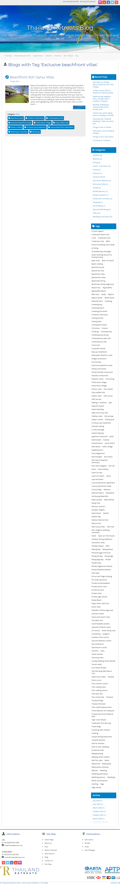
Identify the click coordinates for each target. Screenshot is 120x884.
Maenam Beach (98, 493)
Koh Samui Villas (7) (100, 184)
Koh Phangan (97, 457)
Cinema (105, 328)
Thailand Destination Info (21, 56)
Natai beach (96, 513)
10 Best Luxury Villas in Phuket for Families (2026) (103, 91)
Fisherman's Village (99, 386)
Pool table (95, 573)
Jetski (112, 436)
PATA (107, 546)
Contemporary (106, 331)
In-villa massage (98, 430)
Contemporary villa (99, 342)
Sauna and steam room (101, 617)
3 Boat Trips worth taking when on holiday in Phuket (103, 114)
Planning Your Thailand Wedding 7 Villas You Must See (103, 121)
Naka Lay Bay (97, 500)
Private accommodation (101, 583)
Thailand (109, 697)
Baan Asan (96, 260)
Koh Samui (108, 457)
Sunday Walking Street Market (103, 661)
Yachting (95, 784)
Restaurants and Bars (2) (102, 198)
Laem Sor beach (98, 476)
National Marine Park (100, 520)
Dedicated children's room (102, 355)
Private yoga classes (99, 597)
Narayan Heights (98, 510)
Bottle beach (109, 298)
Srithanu (95, 651)
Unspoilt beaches (98, 740)
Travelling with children (101, 730)
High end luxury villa (100, 413)
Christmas (96, 328)
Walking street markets (101, 757)
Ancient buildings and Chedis (103, 245)
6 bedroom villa (104, 238)
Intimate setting (98, 426)
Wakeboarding (97, 753)
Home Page (8, 56)
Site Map (48, 864)
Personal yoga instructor (101, 553)
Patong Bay (96, 549)
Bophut (111, 294)
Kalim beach (96, 440)
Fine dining (109, 379)
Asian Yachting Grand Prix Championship (102, 256)
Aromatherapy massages (101, 251)
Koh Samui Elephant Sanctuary (100, 461)
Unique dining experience (102, 737)
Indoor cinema (97, 419)
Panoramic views (98, 542)
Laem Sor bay (97, 472)
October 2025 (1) (99, 811)
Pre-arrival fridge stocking (102, 576)
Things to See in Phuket (102, 127)
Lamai (108, 476)
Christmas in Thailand (101, 140)
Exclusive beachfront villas (102, 365)
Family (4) (96, 170)
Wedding (103, 770)
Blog (76, 56)
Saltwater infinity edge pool (102, 610)
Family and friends (99, 369)
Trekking (95, 733)
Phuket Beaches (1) (100, 191)
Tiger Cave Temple (99, 720)
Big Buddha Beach (99, 291)
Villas (17, 114)
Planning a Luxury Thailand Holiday (103, 132)
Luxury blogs (97, 489)
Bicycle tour (96, 287)
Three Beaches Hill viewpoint (103, 711)
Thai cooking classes (100, 690)
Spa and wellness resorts (101, 641)
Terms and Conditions (31, 883)
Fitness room (97, 389)
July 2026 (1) (97, 800)
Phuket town (96, 563)
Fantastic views (97, 379)
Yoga (102, 784)
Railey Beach (97, 600)
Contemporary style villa (101, 338)
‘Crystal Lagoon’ (98, 231)
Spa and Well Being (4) (101, 209)
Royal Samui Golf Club (100, 603)
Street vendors (97, 654)
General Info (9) (99, 177)
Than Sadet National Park (102, 707)
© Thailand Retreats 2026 (10, 883)
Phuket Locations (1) (100, 195)
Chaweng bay (97, 304)
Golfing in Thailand (99, 402)
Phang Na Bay (97, 556)
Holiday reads (97, 416)
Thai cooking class (99, 687)
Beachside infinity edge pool (103, 284)
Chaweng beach (98, 308)
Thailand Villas (37, 56)
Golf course (108, 396)
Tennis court (96, 680)
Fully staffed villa (98, 392)
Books (103, 294)
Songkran (106, 634)
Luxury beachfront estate (101, 486)
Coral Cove (96, 345)
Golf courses (96, 399)
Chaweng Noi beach (99, 311)
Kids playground (98, 453)
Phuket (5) (97, 188)
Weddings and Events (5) (102, 217)
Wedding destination (100, 774)
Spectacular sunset (99, 647)
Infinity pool (109, 419)
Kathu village (107, 446)
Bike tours (95, 294)
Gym (110, 402)
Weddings (111, 777)
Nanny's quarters (98, 506)
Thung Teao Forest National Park (102, 715)
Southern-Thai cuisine (100, 637)
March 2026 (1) (98, 808)
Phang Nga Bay (97, 559)
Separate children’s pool (101, 627)
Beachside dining (98, 281)
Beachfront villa (98, 271)
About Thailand (68, 56)
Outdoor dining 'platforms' (102, 539)
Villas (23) (96, 213)
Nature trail (96, 523)
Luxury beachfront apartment (103, 483)
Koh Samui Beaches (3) (102, 180)
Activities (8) (97, 155)
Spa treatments (98, 644)
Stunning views (98, 657)
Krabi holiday (103, 469)
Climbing (95, 331)
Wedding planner (98, 777)
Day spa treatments (99, 352)
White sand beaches (100, 780)
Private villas (96, 593)
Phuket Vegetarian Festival (102, 566)
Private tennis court (99, 586)
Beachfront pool (98, 267)
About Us (48, 843)
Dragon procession (99, 358)
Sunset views (97, 664)
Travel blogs (96, 726)
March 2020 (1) (98, 819)
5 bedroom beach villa (100, 234)
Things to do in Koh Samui (103, 137)
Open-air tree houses (106, 536)
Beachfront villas (98, 274)
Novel (94, 536)
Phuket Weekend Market (101, 569)
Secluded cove (97, 620)
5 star (94, 238)
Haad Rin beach (98, 406)
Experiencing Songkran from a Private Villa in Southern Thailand (102, 98)
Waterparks (106, 764)
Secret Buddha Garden (101, 624)
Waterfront (96, 764)
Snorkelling (96, 634)
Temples (111, 677)
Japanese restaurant (100, 436)
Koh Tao (112, 466)
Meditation (110, 493)
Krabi (94, 469)
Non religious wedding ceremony (100, 531)
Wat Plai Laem (97, 760)
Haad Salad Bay (98, 409)
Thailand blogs (97, 700)
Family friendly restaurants (102, 372)
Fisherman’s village (99, 382)
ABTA (108, 241)
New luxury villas (98, 527)
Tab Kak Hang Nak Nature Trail (102, 672)
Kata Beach (96, 446)
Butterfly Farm (97, 301)
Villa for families (98, 743)
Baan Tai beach (108, 260)
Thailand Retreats (99, 704)
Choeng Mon (97, 321)
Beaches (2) (97, 159)
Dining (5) (96, 162)
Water (107, 760)
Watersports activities (100, 767)
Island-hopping (98, 433)
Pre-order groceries (99, 580)
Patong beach (107, 549)
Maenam (107, 489)
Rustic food (96, 607)
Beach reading (97, 264)
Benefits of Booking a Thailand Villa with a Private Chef (101, 107)
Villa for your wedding (100, 747)
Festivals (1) (97, 173)
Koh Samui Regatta (99, 466)
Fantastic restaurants (100, 375)
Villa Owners (49, 854)
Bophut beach (97, 298)
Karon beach (110, 443)
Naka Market (109, 500)
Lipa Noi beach (97, 479)
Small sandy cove (108, 630)
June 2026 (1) (98, 804)
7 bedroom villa (98, 241)
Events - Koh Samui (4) (101, 166)
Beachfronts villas (99, 277)
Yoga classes (96, 787)
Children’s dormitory (100, 315)
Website (95, 770)
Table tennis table (99, 677)
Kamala (106, 440)
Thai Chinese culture (100, 683)
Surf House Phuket (99, 668)
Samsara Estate (98, 613)
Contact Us (49, 861)
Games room (97, 396)
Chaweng (108, 301)
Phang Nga (109, 556)
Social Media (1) (99, 206)
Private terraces (98, 590)
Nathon (106, 513)
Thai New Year (97, 694)
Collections (48, 56)
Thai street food (98, 697)
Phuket (108, 559)
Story (102, 651)
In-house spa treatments (101, 423)
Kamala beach (97, 443)
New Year (110, 527)
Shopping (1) (98, 202)
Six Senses (96, 630)
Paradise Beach (98, 546)
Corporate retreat (98, 348)
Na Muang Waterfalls (100, 496)
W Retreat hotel (98, 750)
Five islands (108, 389)
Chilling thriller (97, 318)
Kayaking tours (97, 450)
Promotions (57, 56)
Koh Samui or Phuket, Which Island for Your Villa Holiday (103, 84)
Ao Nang (95, 248)
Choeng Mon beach (99, 325)
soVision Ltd (115, 883)
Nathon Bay (96, 516)
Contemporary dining (100, 335)
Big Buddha (107, 287)
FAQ (46, 847)
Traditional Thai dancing (101, 723)
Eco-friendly (96, 362)
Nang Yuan (96, 503)
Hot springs (108, 416)
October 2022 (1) (99, 815)
